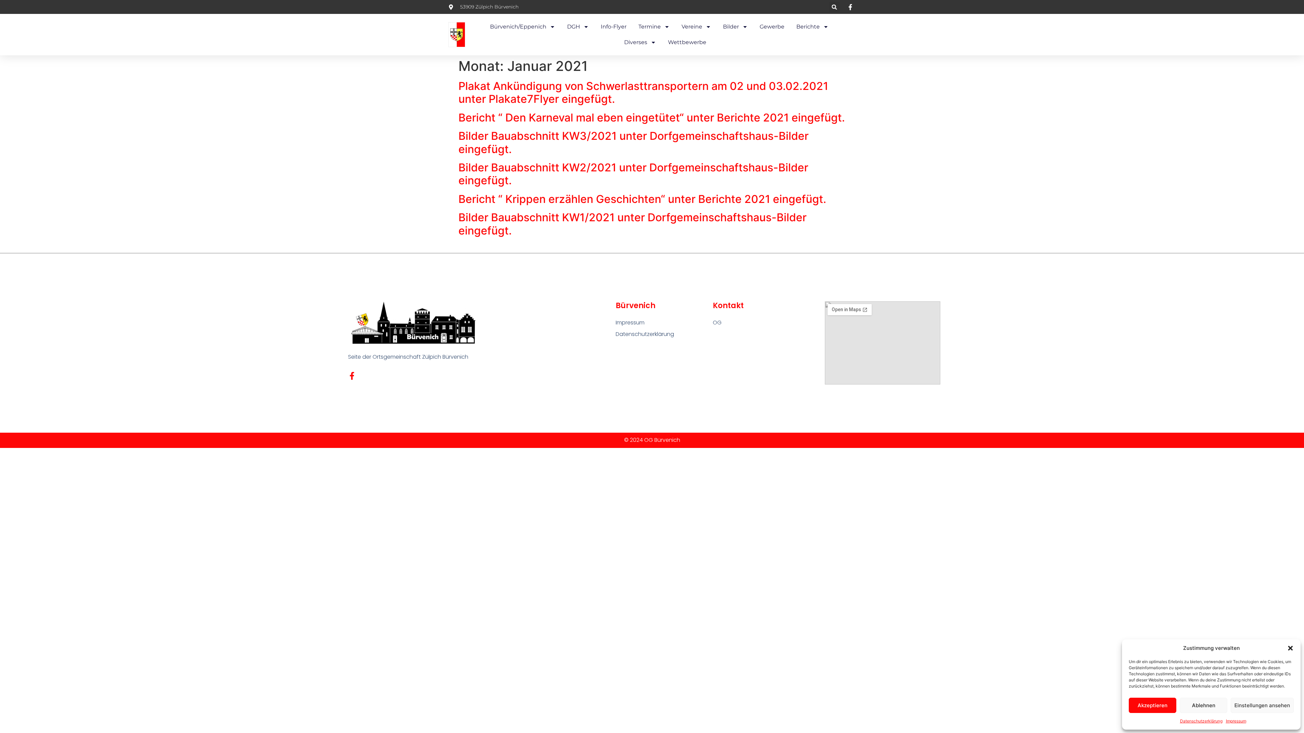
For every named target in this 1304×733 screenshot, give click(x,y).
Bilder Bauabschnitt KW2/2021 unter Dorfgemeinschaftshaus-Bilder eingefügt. (633, 174)
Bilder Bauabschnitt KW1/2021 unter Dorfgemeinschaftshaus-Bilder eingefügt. (632, 224)
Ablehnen (1203, 705)
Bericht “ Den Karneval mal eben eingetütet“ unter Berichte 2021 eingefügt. (651, 117)
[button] (1290, 648)
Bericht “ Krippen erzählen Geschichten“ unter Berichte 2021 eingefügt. (642, 199)
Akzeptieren (1152, 705)
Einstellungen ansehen (1262, 705)
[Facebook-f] (352, 376)
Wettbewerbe (687, 42)
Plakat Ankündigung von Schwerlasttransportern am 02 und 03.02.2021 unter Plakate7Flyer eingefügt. (643, 92)
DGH (573, 26)
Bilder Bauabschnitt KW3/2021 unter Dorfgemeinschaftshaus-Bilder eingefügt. (633, 142)
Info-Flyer (614, 26)
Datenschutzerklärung (1201, 720)
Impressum (1236, 720)
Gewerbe (772, 26)
